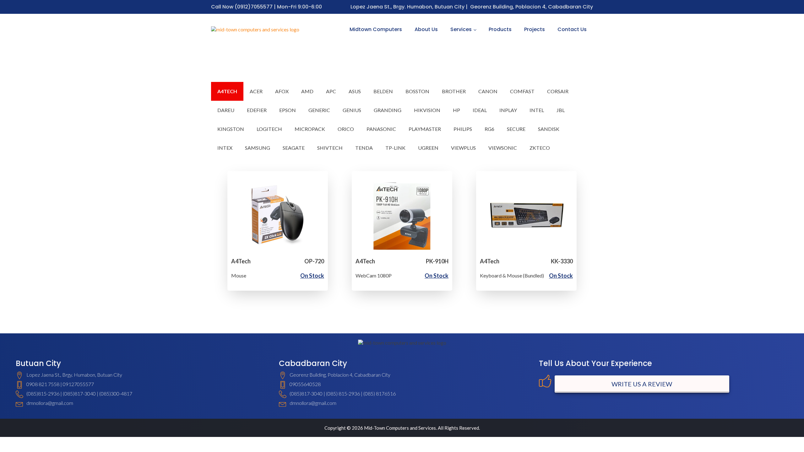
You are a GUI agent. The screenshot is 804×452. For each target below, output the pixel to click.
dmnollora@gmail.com (49, 403)
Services (461, 29)
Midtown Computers (376, 29)
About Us (426, 29)
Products (500, 29)
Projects (534, 29)
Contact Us (572, 29)
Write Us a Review (641, 384)
